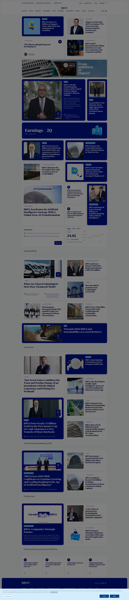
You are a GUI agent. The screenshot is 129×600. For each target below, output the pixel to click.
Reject (114, 596)
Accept (104, 596)
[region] (64, 594)
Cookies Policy (54, 592)
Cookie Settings (7, 596)
